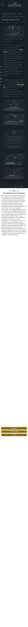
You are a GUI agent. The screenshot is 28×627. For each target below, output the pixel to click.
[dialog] (14, 407)
